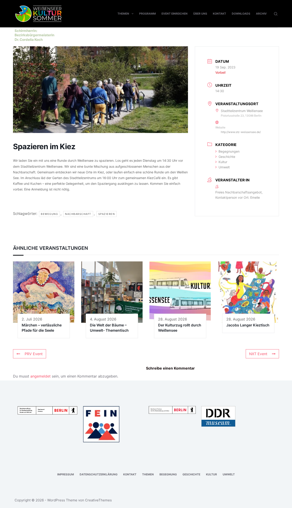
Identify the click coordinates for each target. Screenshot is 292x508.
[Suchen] (275, 14)
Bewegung (49, 214)
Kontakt (219, 13)
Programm (147, 13)
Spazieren (106, 214)
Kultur (223, 162)
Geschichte (227, 157)
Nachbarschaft (78, 214)
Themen (123, 13)
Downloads (241, 13)
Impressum (65, 474)
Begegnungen (229, 151)
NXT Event (258, 354)
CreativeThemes (98, 500)
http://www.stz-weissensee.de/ (241, 132)
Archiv (261, 13)
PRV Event (34, 354)
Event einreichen (175, 13)
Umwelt (224, 167)
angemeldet (40, 376)
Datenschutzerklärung (98, 474)
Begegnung (168, 474)
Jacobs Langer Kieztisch (247, 325)
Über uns (200, 13)
